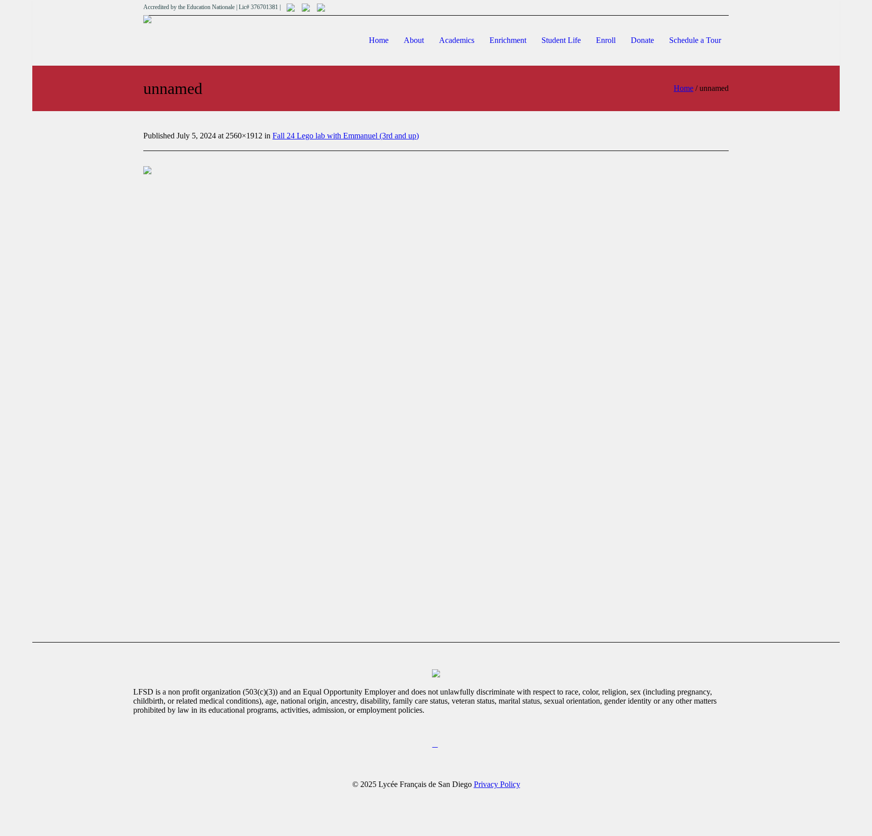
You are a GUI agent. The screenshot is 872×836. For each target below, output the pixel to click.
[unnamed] (436, 385)
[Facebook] (435, 744)
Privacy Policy (497, 784)
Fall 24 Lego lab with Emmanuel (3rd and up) (345, 135)
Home (683, 88)
